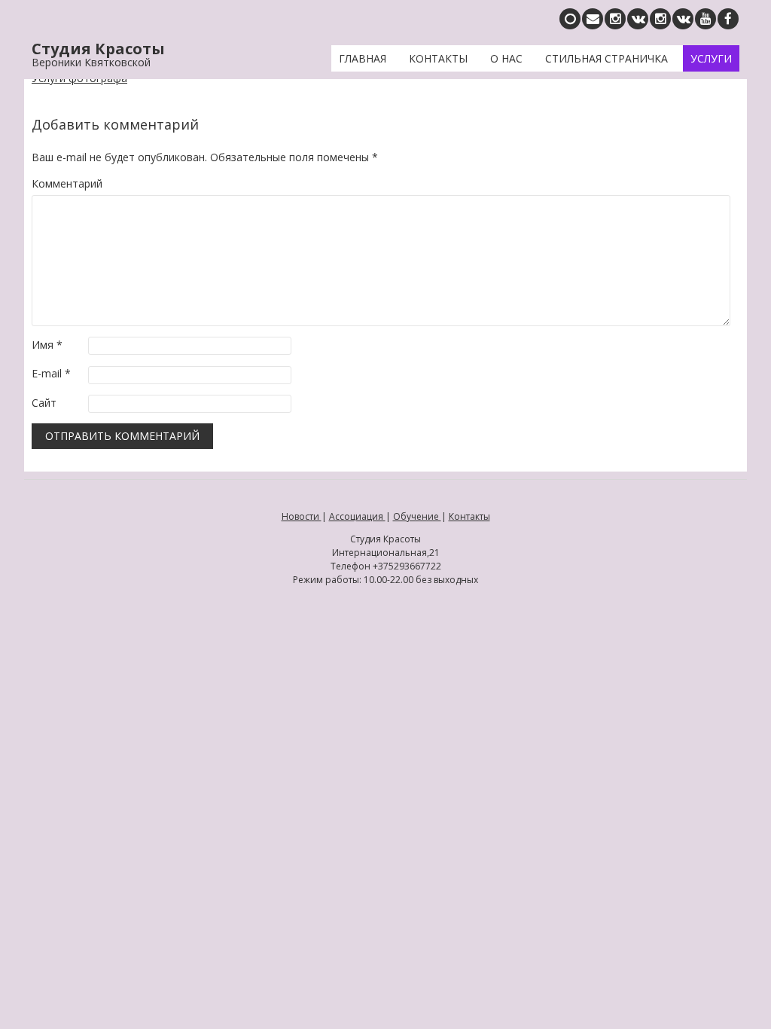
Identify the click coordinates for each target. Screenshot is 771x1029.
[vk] (683, 19)
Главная (362, 58)
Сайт (44, 402)
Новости (302, 516)
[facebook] (728, 19)
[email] (592, 19)
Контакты (438, 58)
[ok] (570, 19)
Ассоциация (357, 516)
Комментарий (67, 183)
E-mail (51, 373)
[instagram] (660, 19)
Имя (47, 344)
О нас (506, 58)
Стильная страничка (606, 58)
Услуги (711, 58)
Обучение (417, 516)
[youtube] (705, 19)
